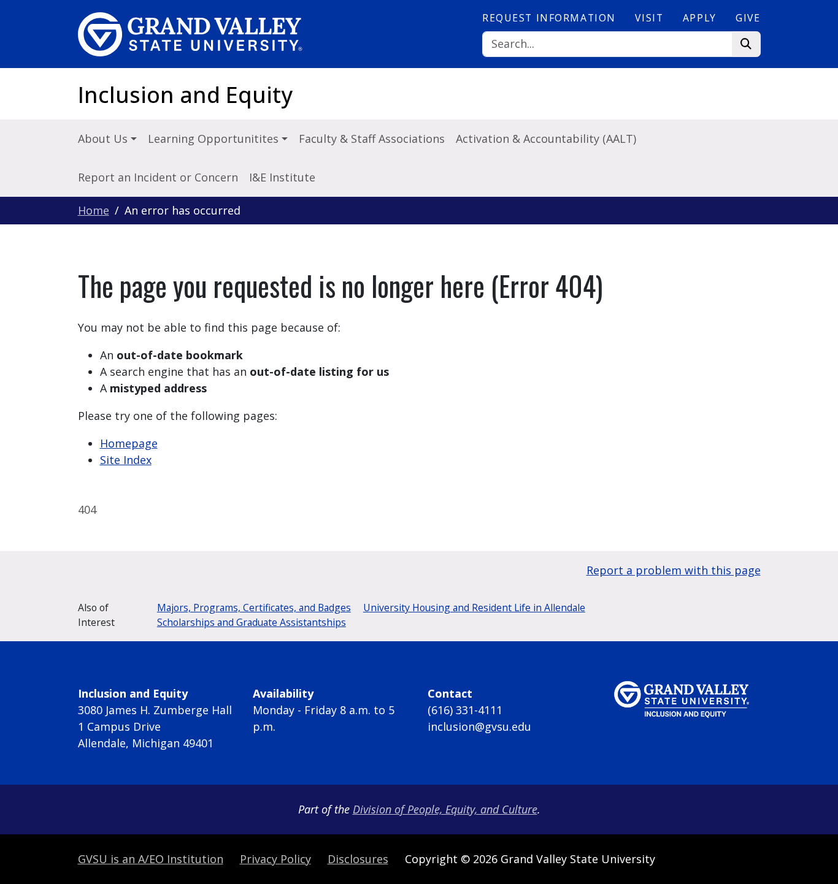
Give (748, 18)
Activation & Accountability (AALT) (546, 138)
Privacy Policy (275, 859)
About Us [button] (104, 138)
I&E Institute (282, 177)
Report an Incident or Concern (158, 177)
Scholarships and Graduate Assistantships (251, 622)
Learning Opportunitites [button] (215, 138)
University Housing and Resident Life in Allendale (474, 607)
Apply (700, 18)
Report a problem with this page (673, 570)
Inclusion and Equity (185, 95)
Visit (649, 18)
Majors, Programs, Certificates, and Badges (254, 607)
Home (93, 210)
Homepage (129, 443)
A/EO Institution (150, 859)
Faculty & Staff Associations (372, 138)
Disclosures (358, 859)
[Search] (746, 44)
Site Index (126, 459)
